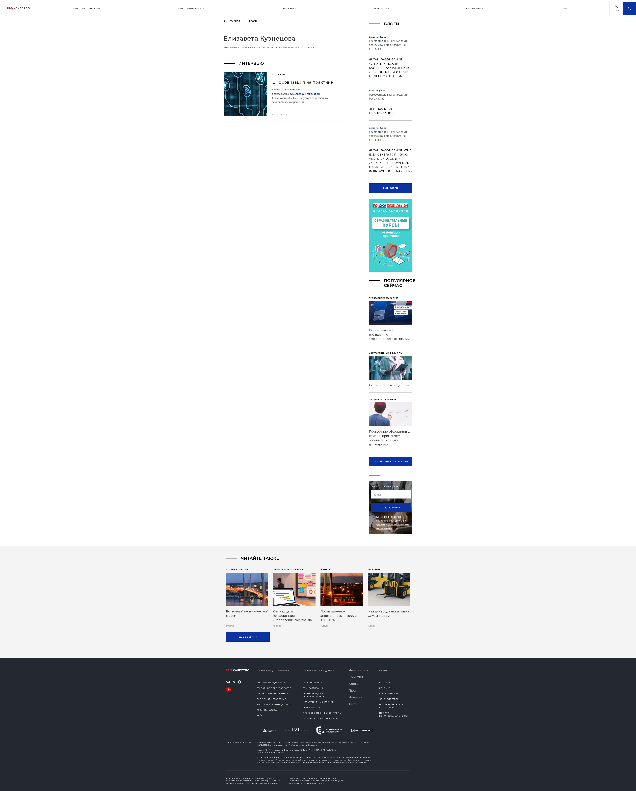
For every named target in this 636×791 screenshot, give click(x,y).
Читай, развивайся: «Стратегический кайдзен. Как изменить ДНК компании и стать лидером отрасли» (389, 68)
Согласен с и (393, 522)
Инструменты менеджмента (274, 704)
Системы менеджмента (271, 683)
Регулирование (312, 683)
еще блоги (390, 188)
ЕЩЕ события (247, 637)
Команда (385, 683)
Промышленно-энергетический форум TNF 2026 (338, 616)
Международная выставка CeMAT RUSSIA (388, 614)
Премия (355, 690)
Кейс (260, 715)
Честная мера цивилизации (381, 111)
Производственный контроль (322, 713)
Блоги (354, 684)
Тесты (353, 704)
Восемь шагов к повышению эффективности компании (389, 334)
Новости (356, 697)
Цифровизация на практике (302, 82)
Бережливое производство (274, 688)
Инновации (289, 8)
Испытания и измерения (318, 702)
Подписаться (390, 507)
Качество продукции (191, 8)
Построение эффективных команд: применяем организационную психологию (389, 438)
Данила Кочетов (291, 90)
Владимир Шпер (377, 37)
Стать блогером (389, 699)
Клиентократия (475, 8)
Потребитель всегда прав (389, 385)
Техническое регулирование (321, 718)
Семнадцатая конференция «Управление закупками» (293, 616)
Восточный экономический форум (247, 614)
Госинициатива (267, 710)
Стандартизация (313, 688)
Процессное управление (272, 693)
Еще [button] (565, 8)
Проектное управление (271, 699)
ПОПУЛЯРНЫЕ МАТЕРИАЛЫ (391, 461)
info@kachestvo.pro (274, 752)
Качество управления (87, 8)
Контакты (385, 688)
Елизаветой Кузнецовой (305, 94)
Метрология (381, 8)
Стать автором (388, 693)
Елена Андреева (377, 90)
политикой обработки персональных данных (391, 520)
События (356, 677)
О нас (384, 670)
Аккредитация (312, 707)
